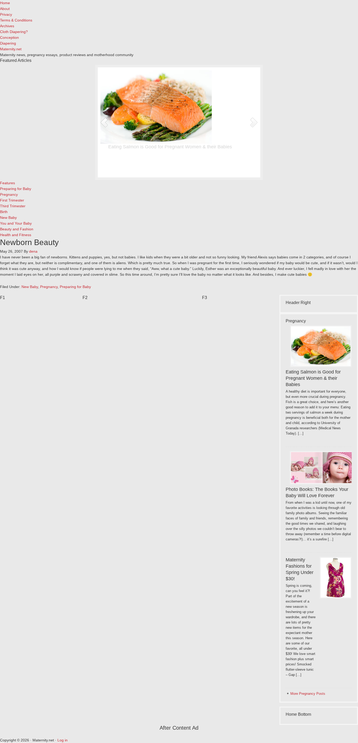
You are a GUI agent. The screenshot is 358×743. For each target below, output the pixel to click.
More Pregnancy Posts (307, 694)
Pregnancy (49, 287)
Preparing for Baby (75, 287)
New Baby (29, 287)
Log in (62, 740)
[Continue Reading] (194, 169)
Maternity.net (10, 49)
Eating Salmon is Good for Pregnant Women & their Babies (170, 146)
